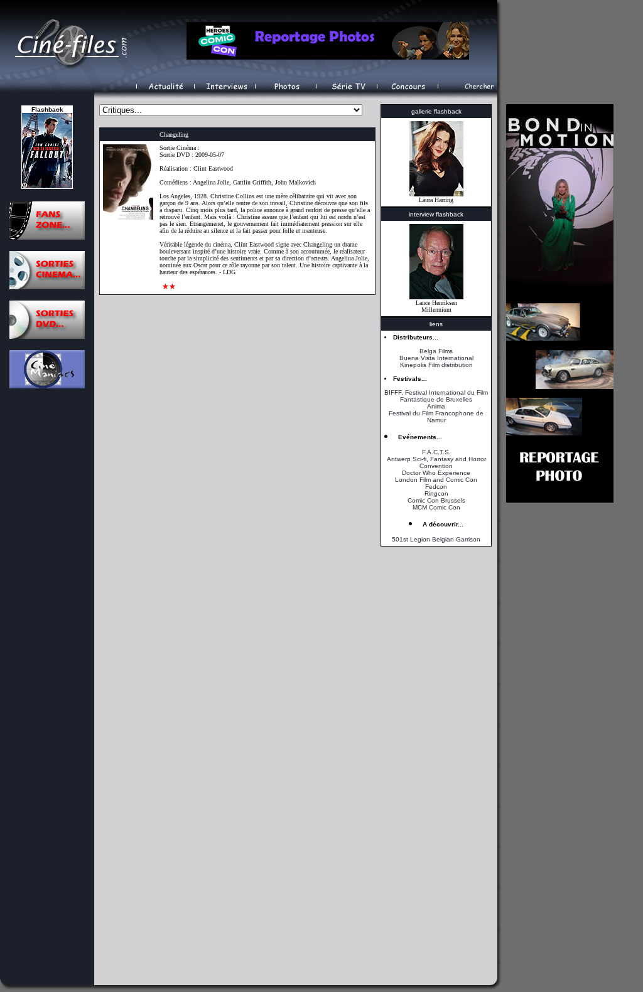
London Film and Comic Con (436, 479)
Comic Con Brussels (436, 500)
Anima (436, 406)
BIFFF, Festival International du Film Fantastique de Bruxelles (436, 396)
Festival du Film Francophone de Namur (436, 417)
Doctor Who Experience (436, 472)
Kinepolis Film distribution (436, 364)
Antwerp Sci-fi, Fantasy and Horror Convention (436, 462)
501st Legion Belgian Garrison (436, 539)
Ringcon (436, 493)
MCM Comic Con (436, 507)
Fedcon (436, 486)
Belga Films (436, 351)
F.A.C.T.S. (436, 452)
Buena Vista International (436, 358)
